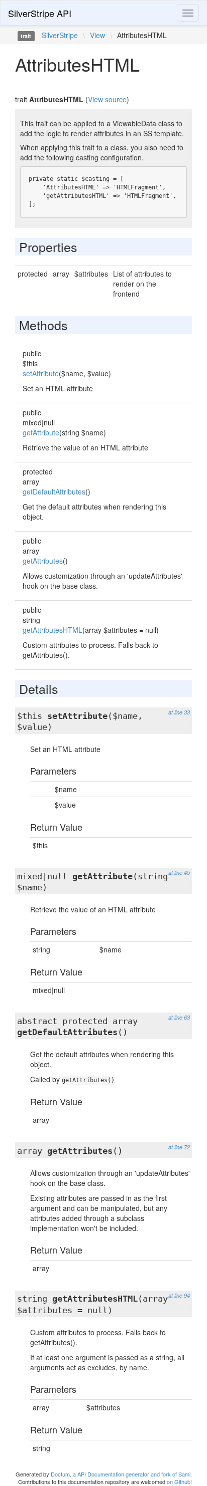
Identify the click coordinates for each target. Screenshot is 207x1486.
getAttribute (41, 432)
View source (107, 99)
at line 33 (179, 712)
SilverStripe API (39, 13)
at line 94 (179, 1295)
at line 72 (179, 1147)
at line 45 (179, 872)
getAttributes (43, 561)
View (97, 35)
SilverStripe (60, 35)
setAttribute (41, 373)
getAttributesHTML (52, 630)
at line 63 (179, 1017)
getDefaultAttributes (54, 491)
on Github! (179, 1481)
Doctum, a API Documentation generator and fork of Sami (120, 1474)
